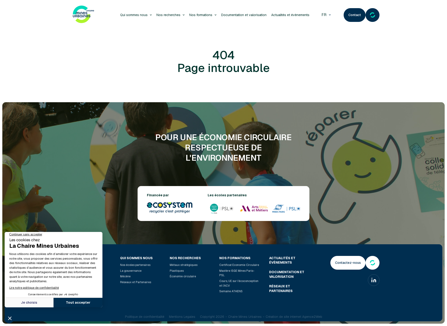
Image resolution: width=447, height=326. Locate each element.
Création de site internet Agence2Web (294, 317)
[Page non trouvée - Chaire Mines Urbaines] (83, 15)
